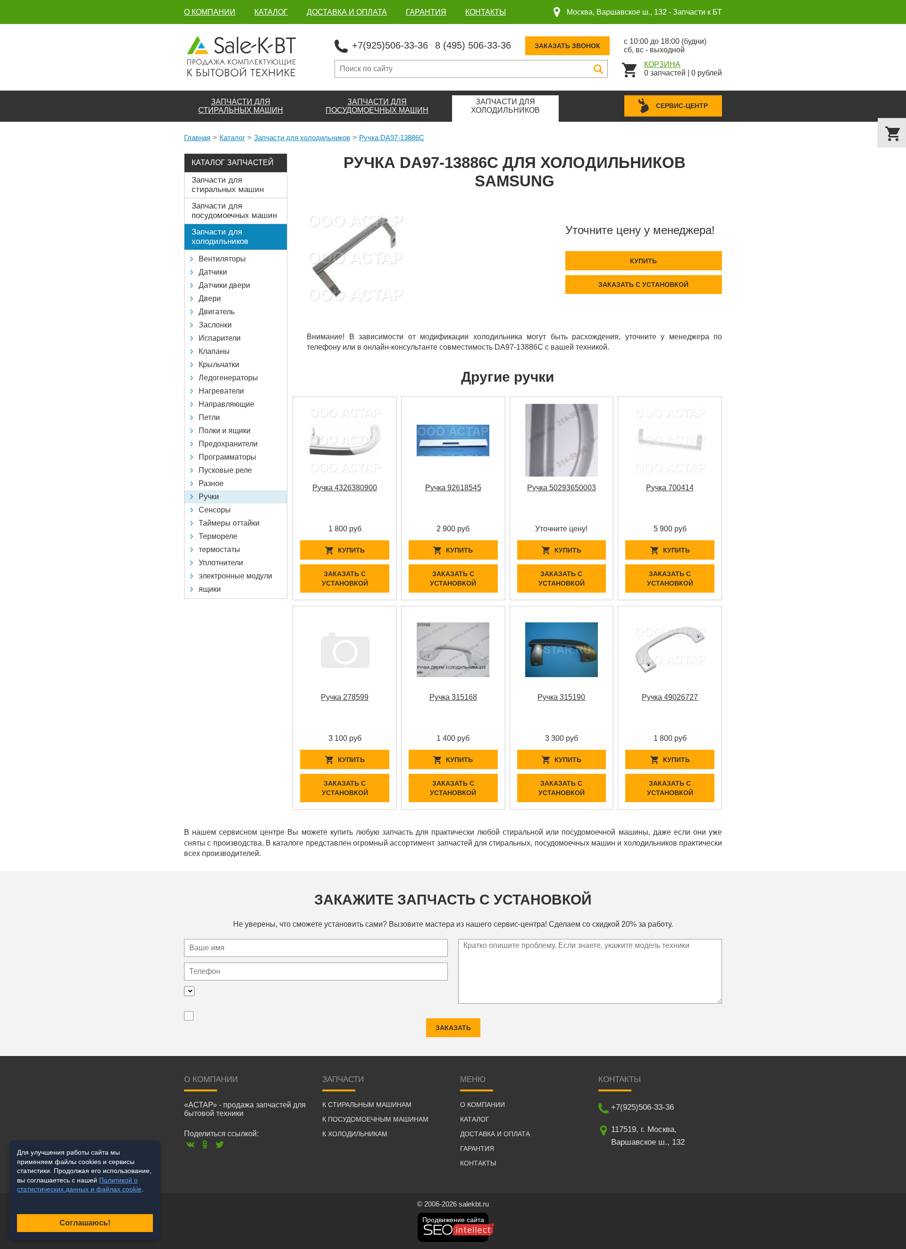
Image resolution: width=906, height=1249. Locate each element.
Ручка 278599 (345, 697)
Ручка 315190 (561, 697)
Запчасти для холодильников (302, 138)
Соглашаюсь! (84, 1223)
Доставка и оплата (347, 12)
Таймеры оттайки (229, 523)
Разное (211, 483)
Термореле (218, 536)
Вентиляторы (222, 259)
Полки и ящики (225, 431)
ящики (210, 589)
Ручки (209, 497)
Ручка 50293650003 (561, 488)
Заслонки (215, 325)
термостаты (219, 549)
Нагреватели (221, 391)
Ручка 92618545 (453, 488)
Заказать (453, 1027)
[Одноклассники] (205, 1144)
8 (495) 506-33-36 (473, 45)
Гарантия (426, 12)
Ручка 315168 (453, 697)
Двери (210, 298)
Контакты (485, 12)
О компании (209, 12)
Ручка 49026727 (670, 697)
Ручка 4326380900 (344, 488)
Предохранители (228, 444)
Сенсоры (215, 510)
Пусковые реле (225, 470)
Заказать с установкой (643, 284)
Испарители (220, 338)
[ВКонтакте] (190, 1144)
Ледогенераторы (228, 378)
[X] (219, 1144)
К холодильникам (354, 1134)
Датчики (213, 272)
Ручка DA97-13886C (391, 138)
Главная (197, 138)
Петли (209, 417)
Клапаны (214, 351)
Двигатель (217, 312)
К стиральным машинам (366, 1104)
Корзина (662, 64)
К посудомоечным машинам (375, 1119)
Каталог (271, 12)
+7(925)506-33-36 (390, 45)
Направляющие (226, 404)
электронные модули (235, 576)
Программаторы (227, 457)
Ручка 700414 (670, 488)
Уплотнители (221, 563)
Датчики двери (224, 285)
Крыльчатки (219, 364)
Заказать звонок (567, 46)
